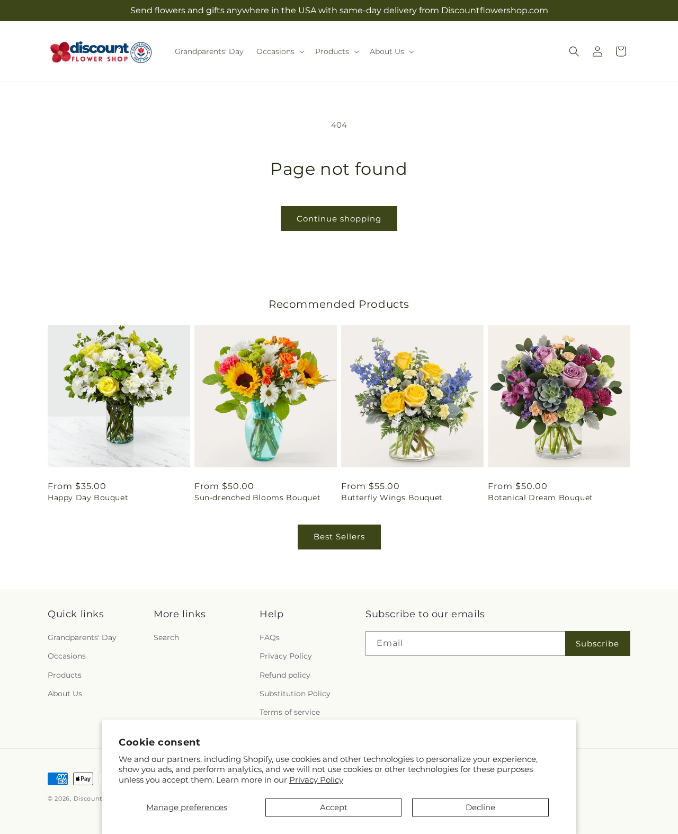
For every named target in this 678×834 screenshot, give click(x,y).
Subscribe (597, 643)
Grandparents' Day (82, 637)
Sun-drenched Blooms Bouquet (257, 497)
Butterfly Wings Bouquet (392, 497)
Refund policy (285, 675)
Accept (333, 807)
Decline (480, 807)
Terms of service (290, 712)
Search (166, 637)
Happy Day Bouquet (88, 497)
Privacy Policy (316, 780)
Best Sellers (339, 536)
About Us (65, 693)
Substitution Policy (295, 693)
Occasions (67, 656)
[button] (279, 51)
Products (65, 675)
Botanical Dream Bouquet (540, 497)
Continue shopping (339, 219)
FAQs (270, 637)
